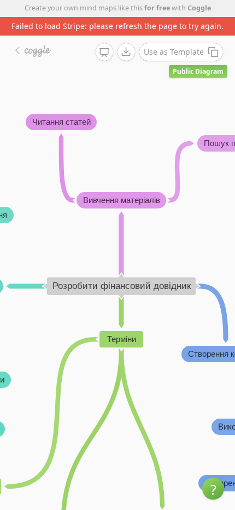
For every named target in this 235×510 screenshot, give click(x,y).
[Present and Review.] (104, 52)
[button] (213, 489)
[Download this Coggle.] (126, 52)
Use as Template (174, 52)
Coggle (199, 8)
